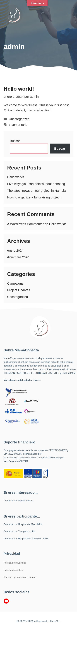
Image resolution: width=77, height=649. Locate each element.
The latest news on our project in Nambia (36, 190)
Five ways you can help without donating (36, 184)
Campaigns (15, 283)
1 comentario (18, 124)
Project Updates (18, 290)
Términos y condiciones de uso (20, 577)
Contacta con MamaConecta (18, 500)
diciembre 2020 (18, 257)
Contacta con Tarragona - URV (19, 531)
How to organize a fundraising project (33, 197)
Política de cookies (13, 570)
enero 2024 (15, 250)
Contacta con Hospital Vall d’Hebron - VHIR (26, 538)
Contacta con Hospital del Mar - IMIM (23, 524)
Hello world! (19, 89)
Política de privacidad (15, 562)
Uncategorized (19, 119)
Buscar (15, 141)
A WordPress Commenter (25, 224)
